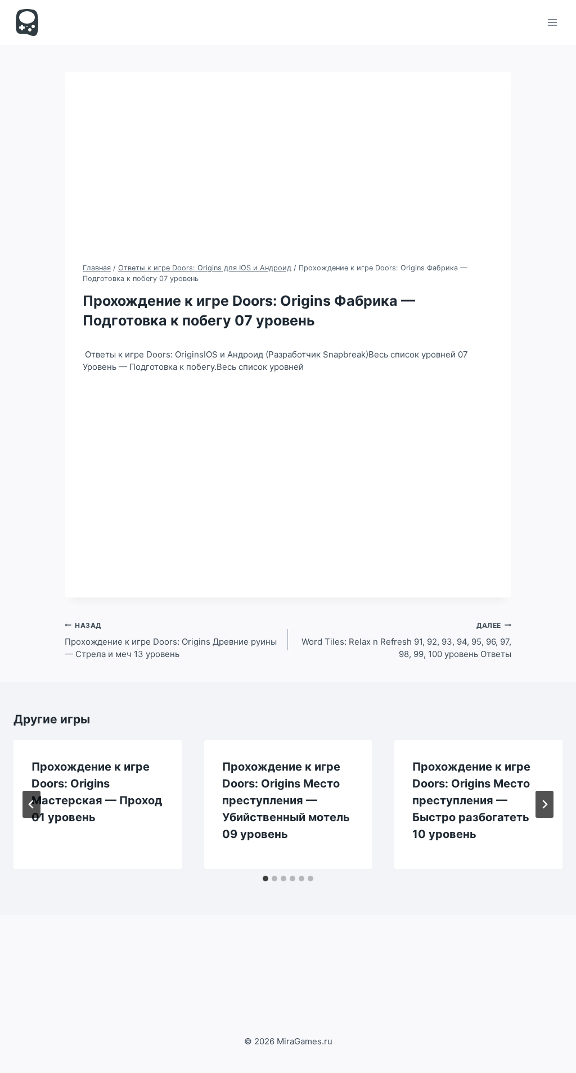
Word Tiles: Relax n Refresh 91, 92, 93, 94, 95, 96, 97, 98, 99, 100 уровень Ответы (406, 640)
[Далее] (545, 804)
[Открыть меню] (552, 22)
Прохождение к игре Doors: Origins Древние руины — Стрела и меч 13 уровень (171, 640)
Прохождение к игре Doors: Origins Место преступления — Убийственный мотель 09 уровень (286, 800)
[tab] (265, 878)
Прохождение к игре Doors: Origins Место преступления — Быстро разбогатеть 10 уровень (471, 800)
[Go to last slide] (31, 804)
